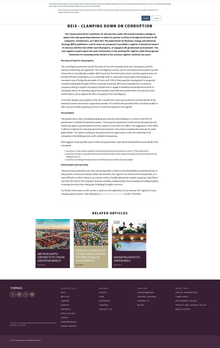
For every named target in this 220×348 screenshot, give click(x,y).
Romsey (65, 305)
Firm (101, 296)
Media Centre (183, 309)
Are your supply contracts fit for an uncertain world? (51, 257)
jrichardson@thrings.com (112, 193)
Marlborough (69, 322)
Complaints (182, 296)
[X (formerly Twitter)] (13, 294)
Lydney (64, 317)
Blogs (140, 305)
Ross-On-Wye (68, 313)
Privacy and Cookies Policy (191, 305)
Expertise (104, 301)
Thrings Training (146, 296)
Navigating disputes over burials (127, 258)
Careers (103, 305)
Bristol (65, 296)
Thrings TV (143, 301)
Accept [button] (146, 18)
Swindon (65, 309)
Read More (41, 265)
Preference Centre (186, 301)
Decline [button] (156, 18)
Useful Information (187, 292)
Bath (63, 292)
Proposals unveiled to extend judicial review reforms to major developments (90, 255)
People (103, 292)
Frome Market (69, 326)
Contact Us (105, 309)
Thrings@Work (145, 292)
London (65, 301)
